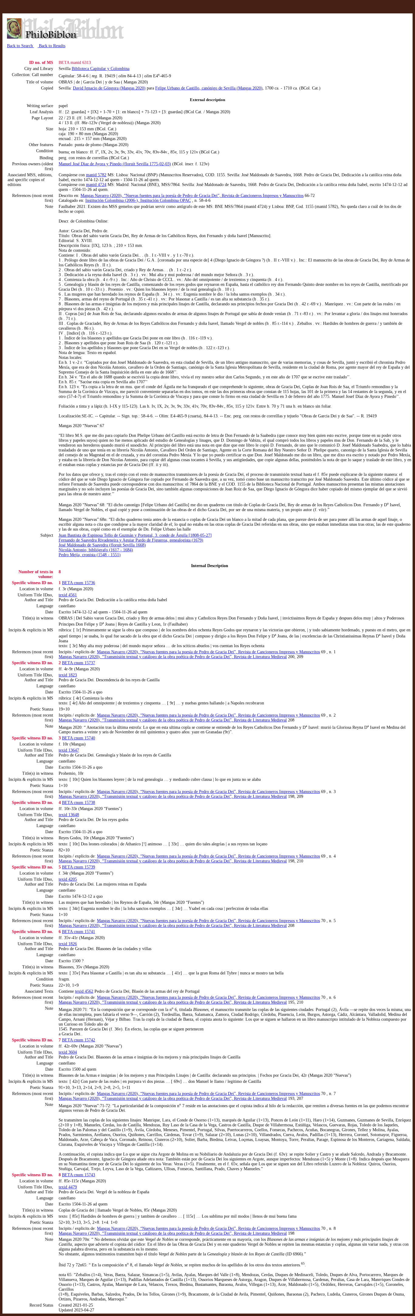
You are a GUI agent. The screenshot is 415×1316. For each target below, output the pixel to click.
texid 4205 (68, 879)
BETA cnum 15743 (78, 1175)
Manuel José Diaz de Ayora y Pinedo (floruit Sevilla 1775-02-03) (115, 164)
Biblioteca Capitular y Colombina (100, 68)
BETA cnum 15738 (78, 802)
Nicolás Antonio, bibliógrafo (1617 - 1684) (96, 550)
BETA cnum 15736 (78, 583)
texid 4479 (68, 1187)
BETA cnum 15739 (78, 867)
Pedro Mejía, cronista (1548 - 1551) (90, 555)
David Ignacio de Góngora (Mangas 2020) (109, 88)
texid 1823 (68, 675)
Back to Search (20, 46)
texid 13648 (69, 814)
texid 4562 (84, 991)
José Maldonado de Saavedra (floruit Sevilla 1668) (102, 545)
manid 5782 (96, 175)
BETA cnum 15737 (78, 663)
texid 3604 (68, 1052)
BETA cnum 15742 (78, 1040)
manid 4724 (96, 184)
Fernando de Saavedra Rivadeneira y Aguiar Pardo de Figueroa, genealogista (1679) (131, 540)
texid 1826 (68, 944)
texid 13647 (69, 750)
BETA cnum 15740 (78, 738)
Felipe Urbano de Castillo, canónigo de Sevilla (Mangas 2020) (208, 88)
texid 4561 (68, 595)
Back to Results (51, 46)
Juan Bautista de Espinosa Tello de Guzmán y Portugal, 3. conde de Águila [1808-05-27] (135, 535)
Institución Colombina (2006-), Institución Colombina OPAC (138, 200)
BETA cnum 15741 (78, 931)
